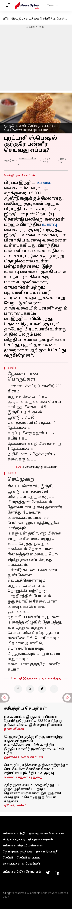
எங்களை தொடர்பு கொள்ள (23, 845)
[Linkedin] (54, 689)
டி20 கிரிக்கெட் (15, 805)
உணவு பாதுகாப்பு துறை (23, 777)
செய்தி (16, 19)
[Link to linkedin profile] (57, 873)
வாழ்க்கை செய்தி (37, 19)
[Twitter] (42, 689)
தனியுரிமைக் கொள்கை (46, 833)
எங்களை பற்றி (14, 833)
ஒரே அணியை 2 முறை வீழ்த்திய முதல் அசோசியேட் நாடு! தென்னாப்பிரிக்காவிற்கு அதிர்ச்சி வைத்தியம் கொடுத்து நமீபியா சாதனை (33, 793)
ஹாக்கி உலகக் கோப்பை (24, 757)
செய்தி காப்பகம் (29, 857)
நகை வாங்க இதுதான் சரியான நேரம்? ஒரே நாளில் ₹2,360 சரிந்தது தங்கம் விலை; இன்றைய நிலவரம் (33, 721)
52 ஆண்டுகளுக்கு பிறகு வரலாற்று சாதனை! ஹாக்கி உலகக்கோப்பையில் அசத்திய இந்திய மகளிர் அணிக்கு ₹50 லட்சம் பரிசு (34, 745)
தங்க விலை (14, 729)
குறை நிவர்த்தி (47, 851)
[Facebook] (18, 689)
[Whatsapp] (30, 689)
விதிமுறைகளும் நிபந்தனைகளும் (28, 839)
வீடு (6, 19)
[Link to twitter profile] (48, 873)
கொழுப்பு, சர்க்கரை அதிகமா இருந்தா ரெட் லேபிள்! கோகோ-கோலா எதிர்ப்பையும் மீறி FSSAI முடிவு (36, 769)
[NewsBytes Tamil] (27, 5)
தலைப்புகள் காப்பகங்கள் (21, 864)
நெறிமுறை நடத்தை (17, 851)
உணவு (43, 183)
